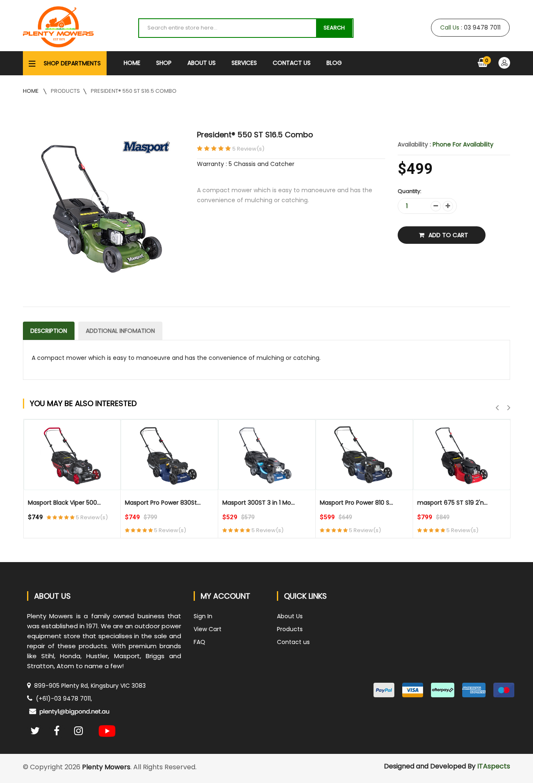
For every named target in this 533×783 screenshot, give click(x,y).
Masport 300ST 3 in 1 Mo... (258, 502)
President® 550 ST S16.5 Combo (134, 91)
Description (48, 331)
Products (65, 91)
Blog (334, 63)
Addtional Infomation (120, 331)
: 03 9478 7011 (470, 27)
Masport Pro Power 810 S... (356, 502)
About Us (201, 63)
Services (244, 63)
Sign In (203, 616)
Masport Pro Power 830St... (163, 502)
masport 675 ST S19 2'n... (452, 502)
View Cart (208, 629)
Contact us (293, 642)
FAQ (199, 642)
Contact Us (292, 63)
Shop (164, 63)
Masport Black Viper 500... (64, 502)
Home (132, 63)
